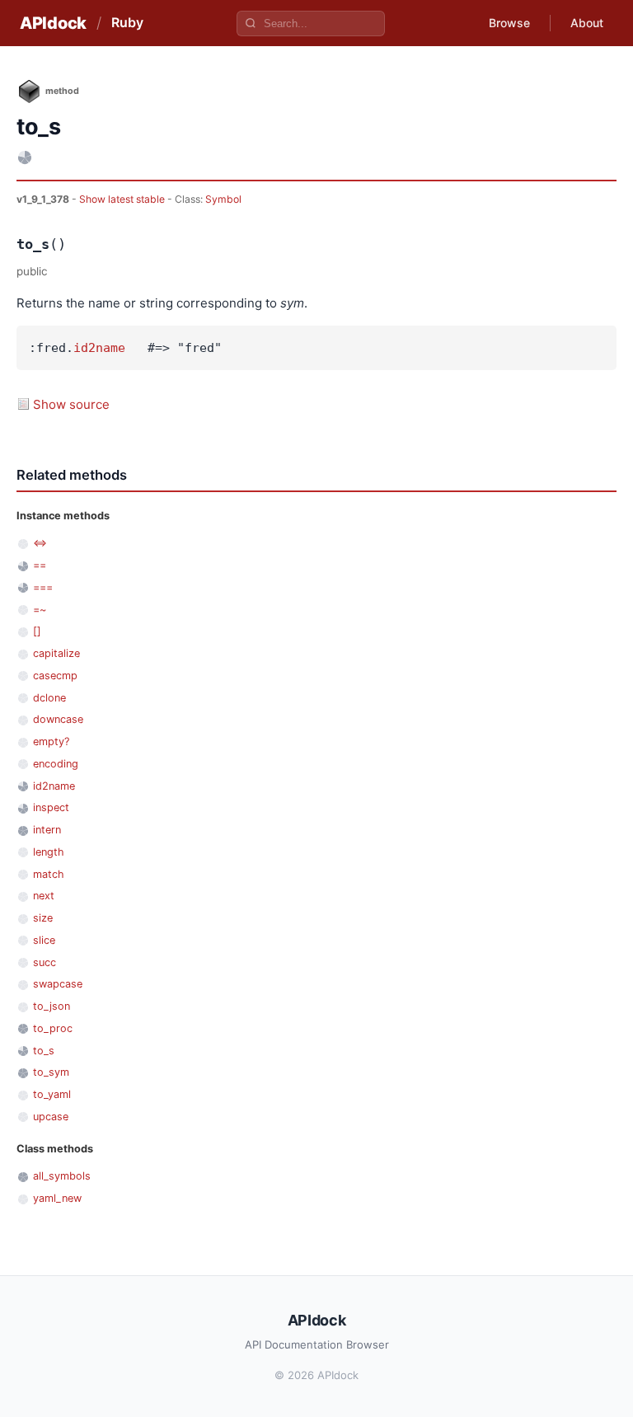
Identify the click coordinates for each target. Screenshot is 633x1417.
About (586, 23)
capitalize (56, 653)
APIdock (53, 23)
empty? (51, 741)
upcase (50, 1116)
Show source (71, 404)
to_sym (51, 1072)
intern (47, 829)
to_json (51, 1006)
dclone (49, 698)
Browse (509, 23)
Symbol (223, 199)
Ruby (127, 22)
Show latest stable (123, 199)
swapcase (57, 984)
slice (44, 940)
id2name (99, 347)
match (48, 874)
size (43, 918)
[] (37, 631)
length (48, 852)
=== (43, 587)
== (39, 565)
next (43, 895)
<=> (40, 543)
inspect (51, 807)
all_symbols (62, 1176)
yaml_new (57, 1198)
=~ (39, 609)
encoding (55, 764)
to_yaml (52, 1094)
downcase (58, 719)
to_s (43, 1050)
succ (44, 962)
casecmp (55, 675)
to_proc (53, 1028)
